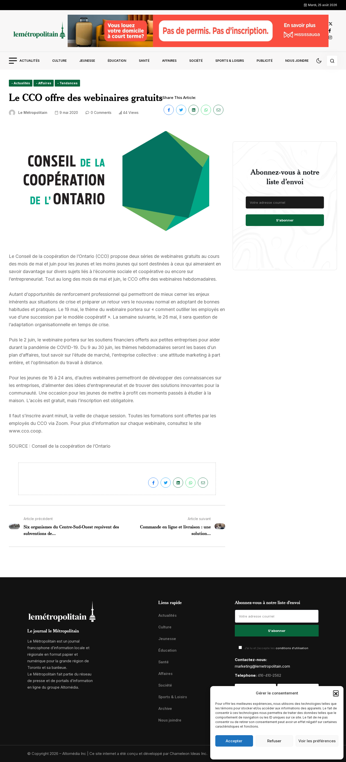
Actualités (30, 61)
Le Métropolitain (32, 112)
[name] (38, 30)
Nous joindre (297, 61)
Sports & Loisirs (229, 61)
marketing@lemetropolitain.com (262, 666)
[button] (335, 693)
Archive (165, 708)
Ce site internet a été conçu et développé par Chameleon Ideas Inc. (148, 753)
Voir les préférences (317, 740)
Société (196, 61)
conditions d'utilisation (292, 648)
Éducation (117, 61)
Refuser (274, 740)
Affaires (169, 61)
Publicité (265, 61)
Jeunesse (87, 61)
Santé (144, 61)
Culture (59, 61)
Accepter (234, 740)
